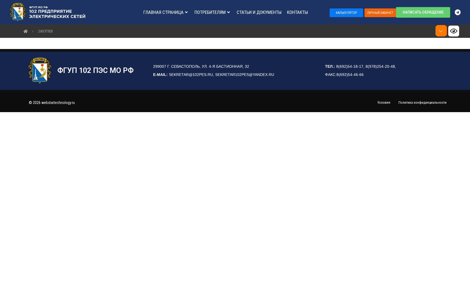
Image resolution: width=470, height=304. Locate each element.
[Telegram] (460, 12)
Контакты (297, 12)
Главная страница (163, 12)
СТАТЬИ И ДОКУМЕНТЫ (259, 12)
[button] (346, 12)
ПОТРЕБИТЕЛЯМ (210, 12)
